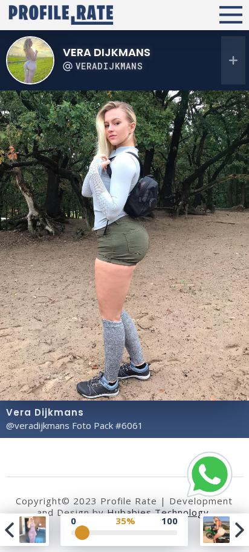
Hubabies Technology (158, 512)
